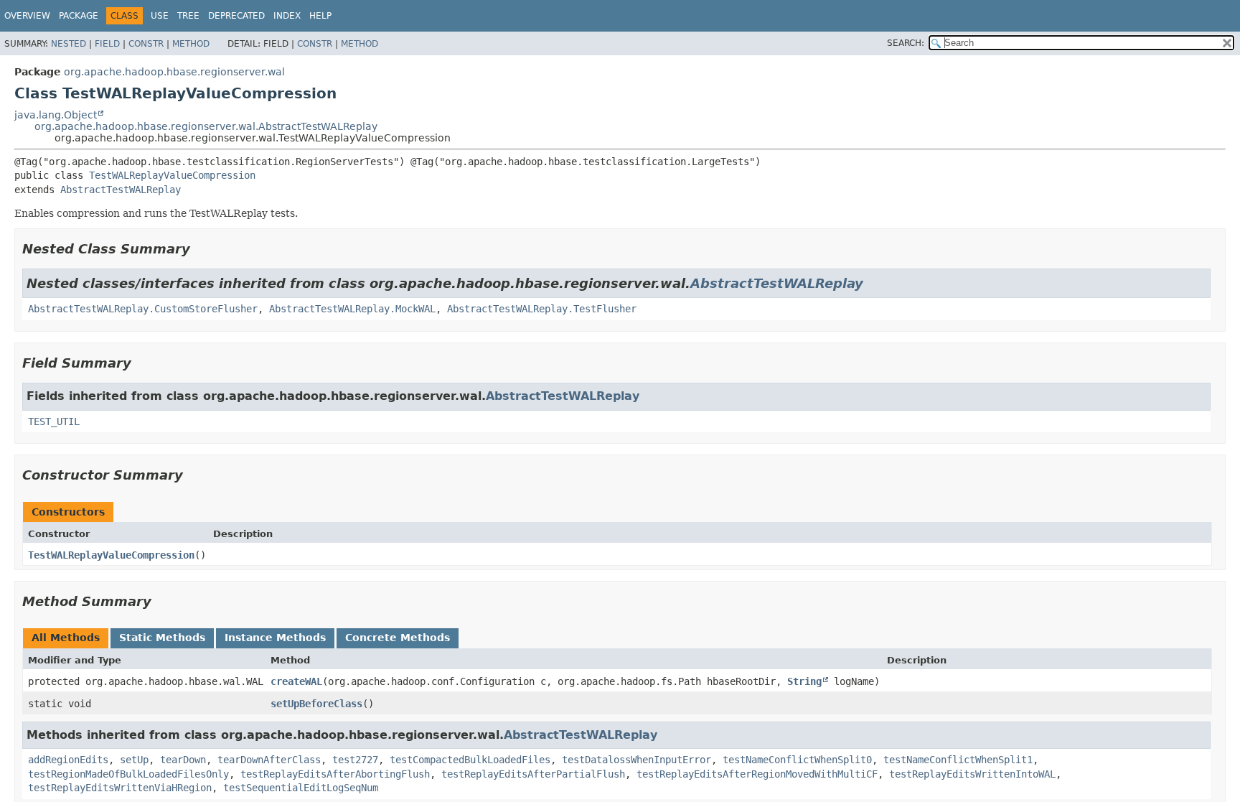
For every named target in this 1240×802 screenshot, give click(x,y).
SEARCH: (905, 43)
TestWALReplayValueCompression (172, 175)
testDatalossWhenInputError (636, 759)
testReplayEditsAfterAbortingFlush (335, 774)
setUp (134, 759)
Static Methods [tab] (162, 637)
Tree (188, 16)
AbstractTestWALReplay (120, 189)
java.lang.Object (55, 115)
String (804, 681)
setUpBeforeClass (316, 703)
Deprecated (236, 16)
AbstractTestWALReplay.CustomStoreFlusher (143, 308)
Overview (27, 16)
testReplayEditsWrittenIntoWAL (972, 774)
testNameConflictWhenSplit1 (958, 759)
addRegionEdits (68, 759)
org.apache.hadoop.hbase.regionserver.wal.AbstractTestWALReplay (205, 126)
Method (191, 44)
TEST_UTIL (54, 421)
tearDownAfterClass (269, 759)
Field (107, 44)
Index (287, 16)
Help (320, 16)
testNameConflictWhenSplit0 (797, 759)
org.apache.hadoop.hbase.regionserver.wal (174, 72)
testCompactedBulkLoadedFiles (470, 759)
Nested (68, 44)
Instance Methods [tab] (275, 637)
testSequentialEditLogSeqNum (300, 787)
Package (78, 16)
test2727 (355, 759)
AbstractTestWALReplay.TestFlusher (542, 308)
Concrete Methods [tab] (397, 637)
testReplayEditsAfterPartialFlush (533, 774)
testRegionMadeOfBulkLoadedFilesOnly (128, 774)
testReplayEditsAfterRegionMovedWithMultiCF (757, 774)
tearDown (183, 759)
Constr (146, 44)
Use (160, 16)
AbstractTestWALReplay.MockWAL (352, 308)
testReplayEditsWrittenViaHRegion (120, 787)
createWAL (296, 681)
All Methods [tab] (66, 637)
